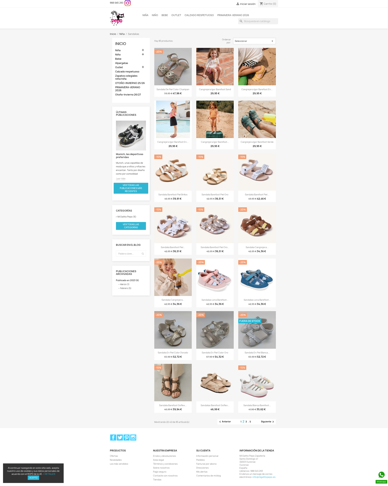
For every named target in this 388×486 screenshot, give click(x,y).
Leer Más (120, 178)
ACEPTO (33, 477)
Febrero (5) (125, 288)
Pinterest (127, 437)
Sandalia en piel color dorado (173, 352)
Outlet (176, 15)
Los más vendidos (119, 463)
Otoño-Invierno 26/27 (128, 94)
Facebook (113, 437)
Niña (145, 15)
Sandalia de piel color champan (173, 89)
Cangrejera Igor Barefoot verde (257, 141)
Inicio (120, 43)
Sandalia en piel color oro (215, 352)
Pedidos (200, 459)
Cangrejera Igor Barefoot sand (215, 89)
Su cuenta (203, 450)
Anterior (224, 422)
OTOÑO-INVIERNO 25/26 (130, 83)
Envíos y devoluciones (164, 455)
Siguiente (268, 422)
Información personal (207, 455)
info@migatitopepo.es (264, 477)
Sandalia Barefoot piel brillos (172, 194)
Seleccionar (254, 41)
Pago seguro (159, 471)
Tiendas (157, 479)
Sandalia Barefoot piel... (257, 194)
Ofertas (114, 455)
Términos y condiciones (165, 463)
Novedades (116, 459)
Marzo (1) (124, 284)
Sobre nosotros (161, 467)
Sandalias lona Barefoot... (215, 299)
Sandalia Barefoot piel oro (215, 194)
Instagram (133, 437)
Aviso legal (158, 459)
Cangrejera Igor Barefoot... (215, 141)
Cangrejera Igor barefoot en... (257, 89)
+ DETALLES (49, 474)
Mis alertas (201, 471)
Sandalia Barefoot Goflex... (173, 405)
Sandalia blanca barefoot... (257, 405)
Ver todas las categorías (131, 226)
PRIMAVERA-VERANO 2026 (233, 15)
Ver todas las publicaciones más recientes (131, 188)
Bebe (165, 15)
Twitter (120, 437)
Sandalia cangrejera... (257, 247)
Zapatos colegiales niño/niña (126, 77)
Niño (155, 15)
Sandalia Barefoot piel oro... (215, 247)
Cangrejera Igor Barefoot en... (173, 141)
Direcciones (202, 467)
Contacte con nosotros (165, 475)
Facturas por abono (206, 463)
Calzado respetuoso (199, 15)
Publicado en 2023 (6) (127, 280)
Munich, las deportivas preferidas (129, 155)
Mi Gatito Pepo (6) (126, 216)
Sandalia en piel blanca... (257, 352)
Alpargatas (121, 63)
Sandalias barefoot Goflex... (215, 405)
